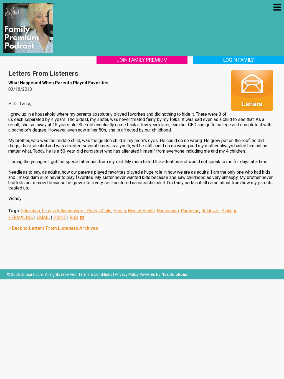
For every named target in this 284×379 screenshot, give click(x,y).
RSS (74, 217)
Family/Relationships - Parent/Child (76, 210)
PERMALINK (20, 217)
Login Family (238, 60)
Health (119, 210)
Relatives (210, 210)
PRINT (59, 217)
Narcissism (168, 210)
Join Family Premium (142, 60)
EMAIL (43, 217)
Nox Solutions (174, 274)
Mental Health (141, 210)
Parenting (190, 210)
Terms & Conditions (95, 274)
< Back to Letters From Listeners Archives (53, 228)
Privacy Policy (127, 274)
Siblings (229, 210)
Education (30, 210)
